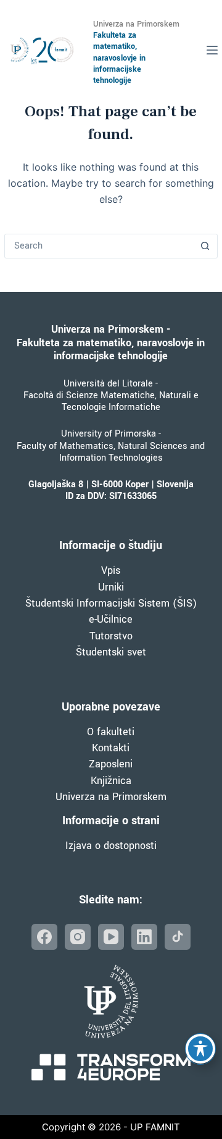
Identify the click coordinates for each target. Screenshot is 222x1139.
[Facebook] (44, 937)
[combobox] (99, 246)
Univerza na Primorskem (111, 797)
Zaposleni (111, 764)
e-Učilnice (111, 619)
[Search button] (205, 246)
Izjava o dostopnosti (111, 845)
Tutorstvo (111, 636)
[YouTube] (111, 937)
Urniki (111, 587)
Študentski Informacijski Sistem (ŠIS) (111, 603)
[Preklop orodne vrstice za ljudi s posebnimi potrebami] (200, 1049)
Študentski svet (111, 652)
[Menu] (212, 50)
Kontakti (111, 748)
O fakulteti (110, 732)
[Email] (178, 937)
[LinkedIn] (144, 937)
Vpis (110, 570)
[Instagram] (78, 937)
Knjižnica (111, 781)
